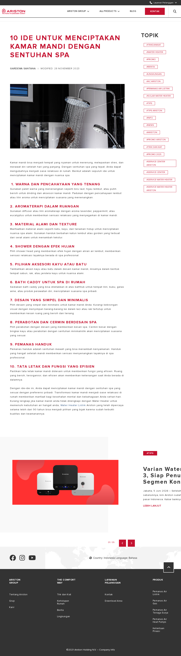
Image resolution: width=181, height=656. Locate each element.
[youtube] (32, 559)
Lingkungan (63, 616)
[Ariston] (13, 11)
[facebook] (13, 559)
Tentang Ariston (18, 594)
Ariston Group (76, 11)
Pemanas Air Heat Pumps (160, 620)
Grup (12, 600)
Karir (11, 607)
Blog (133, 11)
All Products (108, 11)
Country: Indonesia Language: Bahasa (115, 557)
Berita (60, 610)
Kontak (154, 11)
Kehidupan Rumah (63, 602)
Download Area (113, 600)
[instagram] (22, 559)
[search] (175, 11)
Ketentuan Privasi (158, 630)
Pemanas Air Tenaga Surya (160, 611)
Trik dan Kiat (64, 594)
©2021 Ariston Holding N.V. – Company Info (90, 649)
